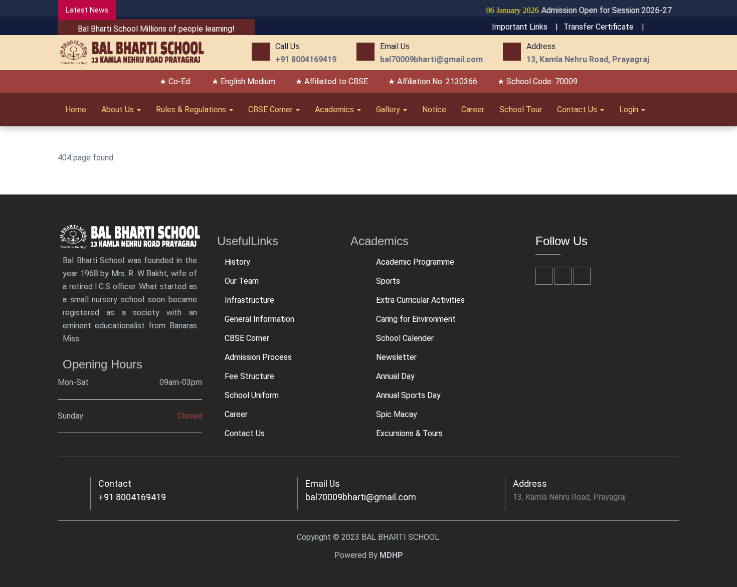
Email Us (322, 483)
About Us (118, 109)
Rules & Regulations (192, 109)
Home (75, 109)
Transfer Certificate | (604, 27)
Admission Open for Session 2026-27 (570, 10)
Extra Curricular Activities (420, 300)
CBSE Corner (271, 109)
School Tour (520, 109)
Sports (388, 281)
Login (629, 109)
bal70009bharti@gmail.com (360, 497)
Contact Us (578, 109)
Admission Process (258, 357)
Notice (434, 109)
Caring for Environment (416, 319)
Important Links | (525, 27)
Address (530, 483)
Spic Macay (396, 414)
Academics (335, 109)
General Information (259, 319)
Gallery (389, 109)
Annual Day (395, 376)
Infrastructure (249, 300)
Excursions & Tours (409, 433)
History (237, 262)
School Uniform (252, 395)
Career (472, 109)
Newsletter (396, 357)
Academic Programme (415, 262)
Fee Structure (249, 376)
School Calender (405, 338)
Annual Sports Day (408, 395)
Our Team (242, 281)
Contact (114, 483)
